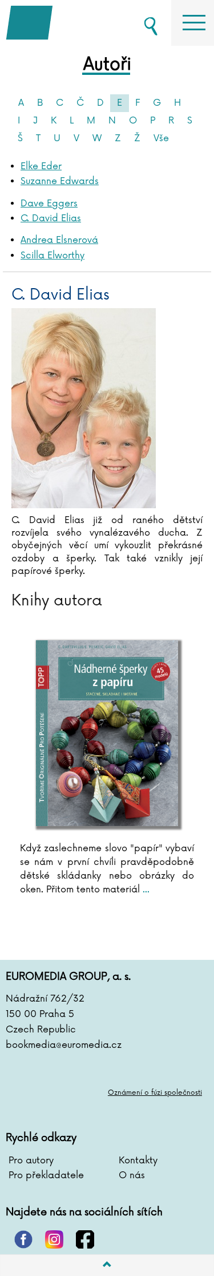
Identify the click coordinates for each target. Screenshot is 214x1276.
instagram (54, 1239)
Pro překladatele (46, 1175)
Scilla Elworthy (52, 255)
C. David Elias (51, 218)
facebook (85, 1239)
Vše (161, 138)
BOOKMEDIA (63, 23)
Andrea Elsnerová (59, 240)
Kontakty (138, 1160)
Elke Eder (41, 166)
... (145, 889)
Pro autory (31, 1160)
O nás (132, 1175)
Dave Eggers (49, 203)
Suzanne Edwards (60, 181)
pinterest (23, 1239)
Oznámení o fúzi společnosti (155, 1092)
